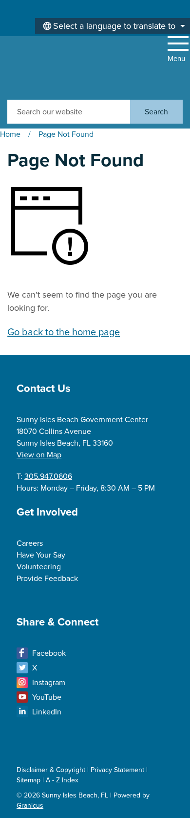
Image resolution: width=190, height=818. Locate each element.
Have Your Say (41, 554)
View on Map (39, 454)
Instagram (48, 682)
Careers (30, 543)
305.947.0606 (48, 476)
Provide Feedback (47, 578)
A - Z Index (62, 780)
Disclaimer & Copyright (51, 770)
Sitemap (28, 780)
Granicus (30, 805)
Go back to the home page (63, 331)
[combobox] (112, 26)
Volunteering (39, 566)
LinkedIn (46, 711)
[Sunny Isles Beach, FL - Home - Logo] (41, 68)
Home (10, 134)
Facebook (49, 653)
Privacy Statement (117, 770)
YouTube (46, 697)
